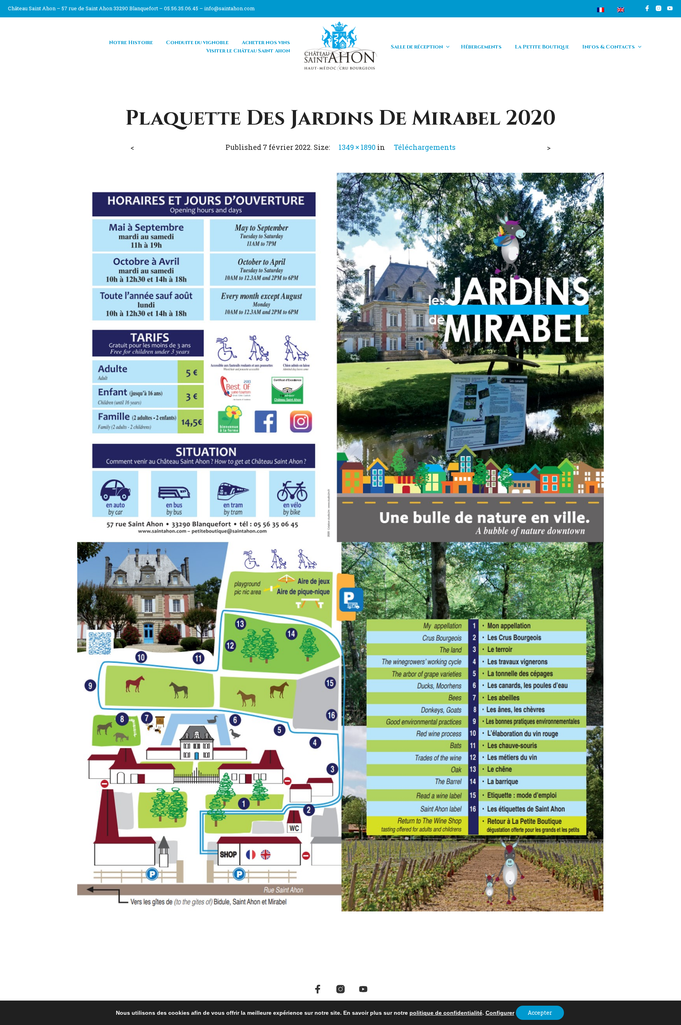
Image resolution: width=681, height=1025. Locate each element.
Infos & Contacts (608, 46)
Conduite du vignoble (197, 42)
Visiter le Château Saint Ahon (248, 50)
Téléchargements (425, 147)
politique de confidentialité (445, 1013)
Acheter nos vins (266, 42)
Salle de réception (417, 46)
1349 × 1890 (357, 147)
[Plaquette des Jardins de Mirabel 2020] (340, 541)
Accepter (540, 1012)
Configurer (500, 1013)
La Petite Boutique (542, 46)
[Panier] (582, 10)
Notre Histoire (131, 42)
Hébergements (481, 46)
